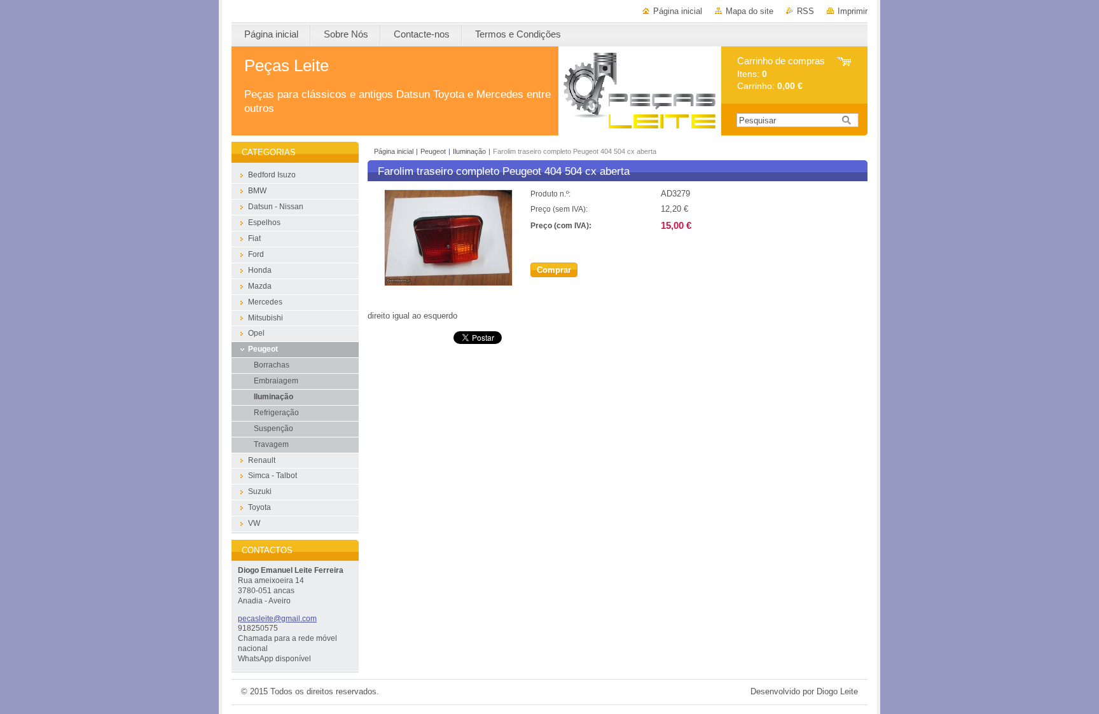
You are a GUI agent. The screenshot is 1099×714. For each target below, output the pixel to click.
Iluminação (469, 151)
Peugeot (433, 151)
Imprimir (852, 11)
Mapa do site (749, 11)
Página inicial (677, 11)
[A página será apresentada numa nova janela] (448, 283)
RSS (805, 11)
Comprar (554, 270)
